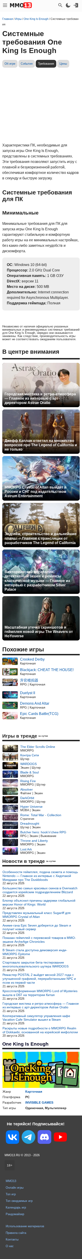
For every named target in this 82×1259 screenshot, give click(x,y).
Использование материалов (25, 1226)
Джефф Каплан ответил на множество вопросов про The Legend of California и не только (41, 445)
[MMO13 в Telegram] (28, 1138)
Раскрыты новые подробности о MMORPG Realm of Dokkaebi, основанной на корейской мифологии (40, 1030)
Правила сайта (16, 1233)
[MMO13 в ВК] (12, 1138)
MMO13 (11, 1181)
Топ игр (11, 1194)
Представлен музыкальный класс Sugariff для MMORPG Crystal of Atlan (37, 915)
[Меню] (5, 5)
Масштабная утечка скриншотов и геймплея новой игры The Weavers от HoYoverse (39, 631)
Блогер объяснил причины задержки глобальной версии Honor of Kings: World (39, 902)
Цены (63, 63)
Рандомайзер (15, 1214)
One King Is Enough (25, 1044)
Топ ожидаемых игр (19, 1201)
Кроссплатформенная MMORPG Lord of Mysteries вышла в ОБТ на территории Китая (40, 993)
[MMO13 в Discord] (44, 1138)
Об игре (10, 63)
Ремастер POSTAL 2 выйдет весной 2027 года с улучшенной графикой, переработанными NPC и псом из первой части (39, 978)
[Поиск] (60, 5)
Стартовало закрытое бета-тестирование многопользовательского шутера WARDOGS (36, 964)
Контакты (12, 1239)
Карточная (33, 1091)
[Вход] (76, 5)
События (27, 63)
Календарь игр (16, 1207)
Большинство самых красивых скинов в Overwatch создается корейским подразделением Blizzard (40, 890)
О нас (10, 1246)
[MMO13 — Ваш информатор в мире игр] (21, 5)
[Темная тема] (68, 5)
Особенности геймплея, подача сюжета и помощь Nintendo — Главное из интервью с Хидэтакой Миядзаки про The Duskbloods (40, 876)
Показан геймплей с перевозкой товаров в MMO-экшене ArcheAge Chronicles (39, 939)
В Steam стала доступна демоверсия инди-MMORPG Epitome (35, 952)
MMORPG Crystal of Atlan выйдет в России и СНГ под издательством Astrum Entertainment (36, 491)
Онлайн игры (14, 1187)
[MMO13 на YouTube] (60, 1138)
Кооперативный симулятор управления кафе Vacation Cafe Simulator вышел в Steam (36, 1018)
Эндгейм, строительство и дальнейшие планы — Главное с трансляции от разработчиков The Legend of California (41, 538)
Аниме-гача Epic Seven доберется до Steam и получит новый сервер (37, 927)
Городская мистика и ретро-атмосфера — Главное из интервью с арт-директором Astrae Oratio (40, 398)
